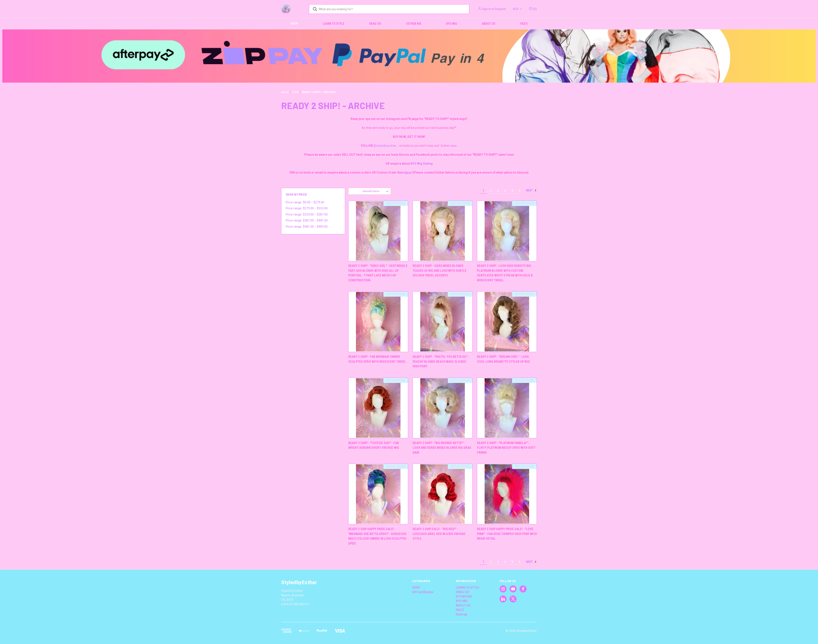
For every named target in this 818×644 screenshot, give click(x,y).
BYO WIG (451, 23)
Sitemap (461, 614)
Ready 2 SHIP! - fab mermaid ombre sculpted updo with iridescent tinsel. (377, 359)
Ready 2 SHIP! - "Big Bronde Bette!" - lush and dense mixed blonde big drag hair (442, 447)
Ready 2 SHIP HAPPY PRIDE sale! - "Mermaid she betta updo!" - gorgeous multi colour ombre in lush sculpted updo (377, 536)
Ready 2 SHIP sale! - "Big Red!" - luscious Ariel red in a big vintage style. (439, 533)
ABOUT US (488, 23)
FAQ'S (524, 23)
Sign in (486, 9)
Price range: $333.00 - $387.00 (307, 214)
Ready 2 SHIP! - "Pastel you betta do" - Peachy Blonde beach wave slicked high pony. (441, 361)
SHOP (294, 23)
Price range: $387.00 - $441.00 (307, 220)
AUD (516, 9)
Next (529, 190)
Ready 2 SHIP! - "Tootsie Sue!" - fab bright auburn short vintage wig (373, 445)
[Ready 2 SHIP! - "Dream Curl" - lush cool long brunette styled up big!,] (507, 321)
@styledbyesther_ (385, 145)
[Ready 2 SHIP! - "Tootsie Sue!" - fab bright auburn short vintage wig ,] (378, 407)
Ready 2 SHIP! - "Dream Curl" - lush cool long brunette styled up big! (503, 359)
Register (500, 9)
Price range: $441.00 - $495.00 (307, 227)
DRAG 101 (375, 23)
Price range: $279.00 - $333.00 (307, 208)
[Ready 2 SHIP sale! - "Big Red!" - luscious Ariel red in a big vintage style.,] (442, 493)
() (534, 9)
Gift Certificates (422, 592)
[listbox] (376, 191)
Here (407, 172)
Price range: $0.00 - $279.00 (305, 202)
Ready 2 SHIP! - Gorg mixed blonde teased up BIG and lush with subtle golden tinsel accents (440, 270)
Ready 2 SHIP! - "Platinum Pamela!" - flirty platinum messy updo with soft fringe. (506, 447)
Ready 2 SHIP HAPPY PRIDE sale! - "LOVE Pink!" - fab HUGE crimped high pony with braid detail (507, 533)
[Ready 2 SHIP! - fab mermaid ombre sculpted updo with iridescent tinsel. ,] (378, 321)
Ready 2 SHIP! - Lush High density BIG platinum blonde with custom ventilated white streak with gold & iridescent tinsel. (505, 273)
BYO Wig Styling (421, 163)
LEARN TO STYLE (333, 23)
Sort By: (355, 191)
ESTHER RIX (413, 23)
